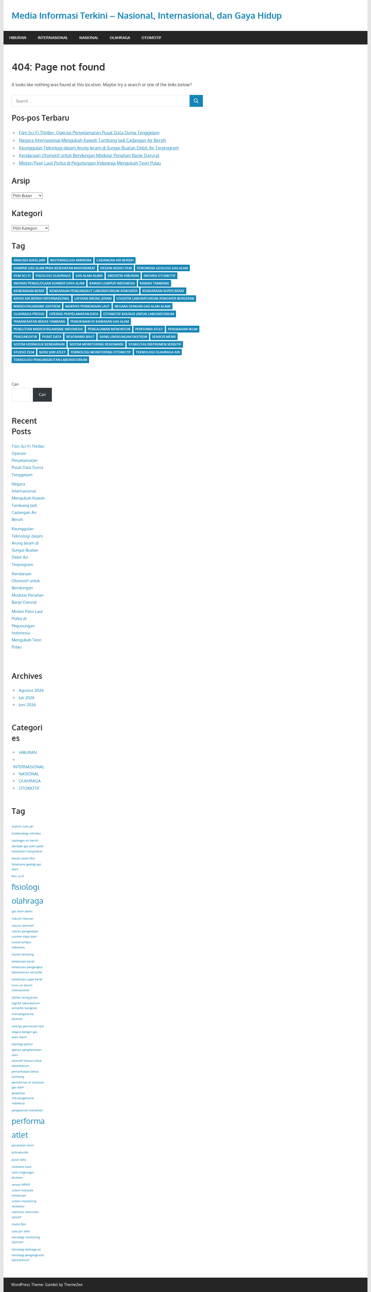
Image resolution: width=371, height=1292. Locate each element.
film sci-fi (22, 276)
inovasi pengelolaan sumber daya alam (49, 283)
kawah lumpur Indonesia (112, 283)
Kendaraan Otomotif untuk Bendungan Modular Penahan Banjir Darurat (89, 155)
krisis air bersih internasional (42, 298)
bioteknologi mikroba (71, 260)
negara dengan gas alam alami (143, 306)
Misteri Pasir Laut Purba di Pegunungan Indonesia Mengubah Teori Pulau (90, 163)
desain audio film (116, 268)
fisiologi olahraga (53, 276)
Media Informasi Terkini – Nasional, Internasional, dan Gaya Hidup (147, 15)
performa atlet (149, 329)
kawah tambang (154, 283)
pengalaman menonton (109, 329)
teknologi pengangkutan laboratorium (50, 360)
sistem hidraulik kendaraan (39, 344)
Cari (15, 384)
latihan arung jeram (93, 298)
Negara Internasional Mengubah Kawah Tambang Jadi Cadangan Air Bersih (92, 140)
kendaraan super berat (163, 291)
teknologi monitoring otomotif (101, 352)
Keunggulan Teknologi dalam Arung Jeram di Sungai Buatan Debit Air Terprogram (99, 148)
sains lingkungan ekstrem (123, 337)
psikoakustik (25, 337)
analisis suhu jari (29, 260)
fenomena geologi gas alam (162, 268)
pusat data (51, 337)
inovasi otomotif (159, 276)
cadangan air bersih (115, 260)
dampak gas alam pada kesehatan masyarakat (54, 268)
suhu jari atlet (52, 352)
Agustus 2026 (31, 690)
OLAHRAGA (120, 37)
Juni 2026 (27, 704)
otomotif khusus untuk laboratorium (138, 314)
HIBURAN (17, 37)
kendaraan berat (29, 291)
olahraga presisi (29, 314)
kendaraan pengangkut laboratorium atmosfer (93, 291)
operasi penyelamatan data (73, 314)
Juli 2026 (26, 697)
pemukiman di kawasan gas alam (99, 321)
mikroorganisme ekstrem (37, 306)
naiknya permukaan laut (87, 306)
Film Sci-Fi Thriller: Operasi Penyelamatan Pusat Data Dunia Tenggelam (89, 132)
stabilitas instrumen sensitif (154, 344)
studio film (24, 352)
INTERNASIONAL (53, 37)
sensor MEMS (164, 337)
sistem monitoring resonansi (97, 344)
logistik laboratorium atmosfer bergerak (155, 298)
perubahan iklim (182, 329)
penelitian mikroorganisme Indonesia (48, 329)
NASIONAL (88, 37)
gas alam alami (89, 276)
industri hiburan (123, 276)
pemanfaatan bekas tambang (39, 321)
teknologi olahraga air (158, 352)
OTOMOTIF (152, 37)
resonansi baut (80, 337)
